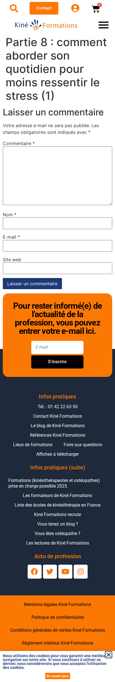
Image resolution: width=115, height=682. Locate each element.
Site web (12, 259)
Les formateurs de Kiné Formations (57, 495)
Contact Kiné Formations (57, 416)
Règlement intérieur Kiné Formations (57, 643)
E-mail (11, 237)
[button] (109, 655)
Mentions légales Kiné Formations (57, 604)
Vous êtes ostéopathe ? (57, 533)
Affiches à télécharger (57, 454)
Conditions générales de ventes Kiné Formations (57, 630)
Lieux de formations (32, 444)
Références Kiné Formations (57, 435)
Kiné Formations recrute (57, 514)
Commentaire (19, 143)
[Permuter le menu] (103, 24)
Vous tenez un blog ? (57, 524)
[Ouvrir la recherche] (14, 8)
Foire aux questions (83, 444)
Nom (9, 214)
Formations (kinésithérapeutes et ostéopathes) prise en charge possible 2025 (54, 483)
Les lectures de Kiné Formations (57, 543)
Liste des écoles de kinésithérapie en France (57, 505)
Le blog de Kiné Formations (58, 425)
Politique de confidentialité (58, 617)
